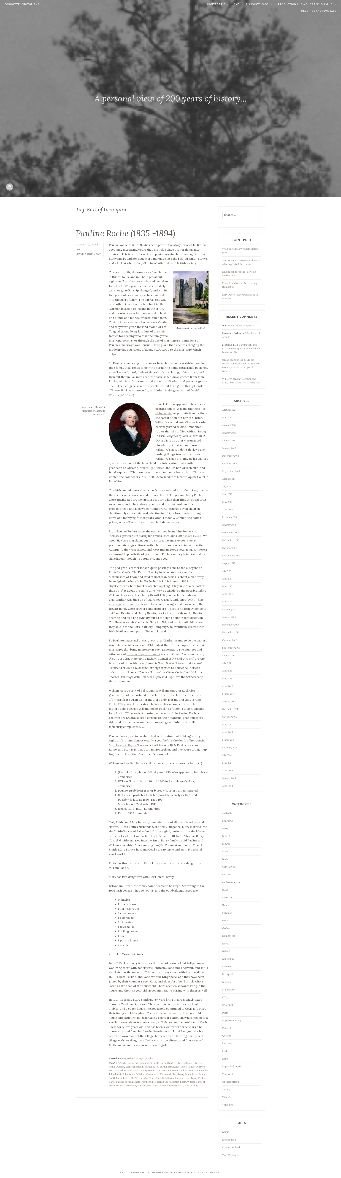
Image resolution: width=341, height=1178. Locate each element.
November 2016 (230, 632)
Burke (225, 859)
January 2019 (229, 448)
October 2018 (229, 463)
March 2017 (228, 601)
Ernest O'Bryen (196, 1066)
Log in (225, 1131)
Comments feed (231, 1147)
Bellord (226, 836)
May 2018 (227, 501)
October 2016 (229, 640)
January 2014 (229, 778)
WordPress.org (230, 1155)
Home (235, 4)
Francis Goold (131, 1070)
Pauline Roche (123, 1081)
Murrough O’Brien (152, 468)
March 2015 (228, 739)
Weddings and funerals (318, 11)
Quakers (226, 1035)
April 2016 (227, 686)
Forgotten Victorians (22, 4)
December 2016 (230, 624)
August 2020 (229, 425)
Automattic (211, 1172)
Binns (225, 851)
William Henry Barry (173, 1085)
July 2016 (227, 663)
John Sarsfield (116, 1074)
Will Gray (227, 378)
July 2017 (226, 571)
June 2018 (227, 494)
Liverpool (227, 974)
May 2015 (227, 724)
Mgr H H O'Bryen (132, 1078)
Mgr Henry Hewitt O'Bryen (159, 1078)
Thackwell (227, 1074)
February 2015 (229, 747)
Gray (225, 920)
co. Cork (226, 874)
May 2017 (227, 586)
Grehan (226, 928)
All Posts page (257, 4)
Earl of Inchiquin (134, 1066)
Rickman (227, 1043)
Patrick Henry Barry (186, 1078)
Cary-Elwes (228, 866)
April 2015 (227, 732)
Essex (225, 905)
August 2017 (228, 563)
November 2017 (230, 540)
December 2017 (230, 532)
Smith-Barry (179, 1081)
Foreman (227, 912)
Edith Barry (165, 1066)
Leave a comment (88, 254)
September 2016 (231, 647)
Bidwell (226, 843)
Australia (227, 813)
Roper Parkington (232, 1066)
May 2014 (227, 762)
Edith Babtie (151, 1066)
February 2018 (229, 517)
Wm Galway (191, 1085)
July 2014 (227, 755)
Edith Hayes (180, 1066)
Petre (225, 1012)
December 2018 (230, 455)
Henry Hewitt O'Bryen (153, 1070)
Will (79, 249)
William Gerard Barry (149, 1085)
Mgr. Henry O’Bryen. (123, 745)
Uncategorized (230, 1081)
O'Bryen (140, 1058)
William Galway (128, 1085)
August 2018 (228, 478)
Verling (226, 1089)
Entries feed (229, 1139)
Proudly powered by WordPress (144, 1172)
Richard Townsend (142, 1081)
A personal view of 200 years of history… (170, 98)
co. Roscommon (231, 882)
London (226, 982)
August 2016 (228, 655)
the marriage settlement (143, 654)
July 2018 (226, 486)
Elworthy (227, 897)
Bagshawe (227, 820)
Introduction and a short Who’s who (304, 4)
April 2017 (227, 593)
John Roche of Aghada (242, 325)
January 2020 (229, 432)
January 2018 (229, 524)
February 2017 (229, 609)
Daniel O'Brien (193, 1063)
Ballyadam (140, 1063)
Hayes (225, 943)
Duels (225, 889)
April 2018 (227, 509)
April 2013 (227, 785)
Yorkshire (227, 1104)
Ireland (131, 1058)
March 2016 (228, 693)
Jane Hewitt (173, 1070)
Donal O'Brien (116, 1066)
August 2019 (228, 440)
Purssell (226, 1028)
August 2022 (229, 409)
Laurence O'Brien (134, 1074)
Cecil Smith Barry (156, 1063)
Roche (149, 1058)
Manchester (229, 989)
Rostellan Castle (162, 1081)
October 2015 (229, 716)
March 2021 (228, 417)
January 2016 (229, 701)
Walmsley (227, 1097)
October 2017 (229, 547)
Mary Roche (191, 1074)
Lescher (226, 966)
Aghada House (192, 536)
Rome (225, 1058)
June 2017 (227, 578)
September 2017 (231, 555)
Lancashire (228, 958)
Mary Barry (178, 1074)
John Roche (202, 1070)
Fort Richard (116, 1070)
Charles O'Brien (175, 1063)
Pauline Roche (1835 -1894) (125, 233)
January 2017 (229, 617)
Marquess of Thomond (158, 1074)
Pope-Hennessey (231, 1020)
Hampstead (228, 935)
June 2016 (227, 670)
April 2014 (227, 770)
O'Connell (227, 1004)
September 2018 (231, 471)
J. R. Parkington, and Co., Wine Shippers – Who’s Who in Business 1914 (241, 348)
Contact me (216, 4)
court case (139, 295)
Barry (123, 1058)
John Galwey (187, 1070)
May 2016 (227, 678)
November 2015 (230, 709)
